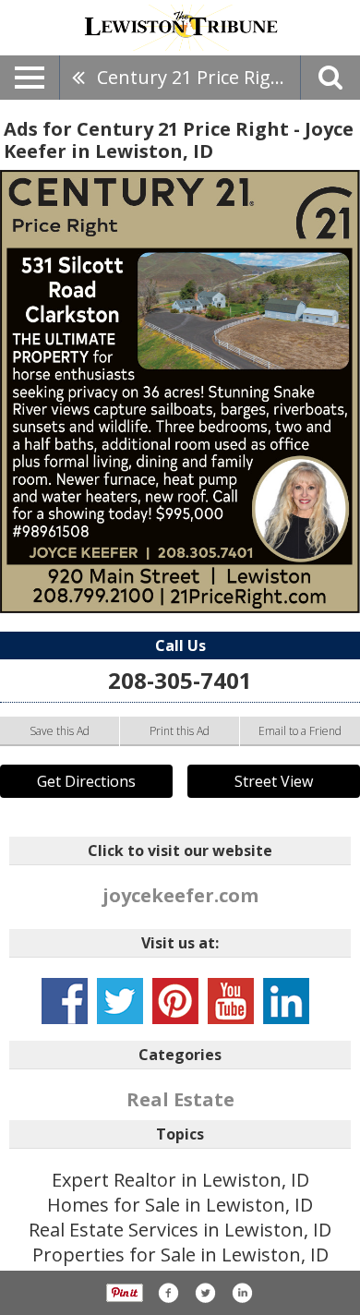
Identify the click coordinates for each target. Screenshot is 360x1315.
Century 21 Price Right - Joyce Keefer (198, 77)
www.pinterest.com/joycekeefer (175, 1001)
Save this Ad (60, 731)
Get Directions (86, 781)
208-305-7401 (180, 680)
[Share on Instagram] (242, 1293)
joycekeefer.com (180, 895)
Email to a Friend (300, 731)
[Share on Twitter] (205, 1293)
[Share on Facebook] (168, 1293)
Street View (273, 781)
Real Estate (180, 1099)
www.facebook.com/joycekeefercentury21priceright (65, 1001)
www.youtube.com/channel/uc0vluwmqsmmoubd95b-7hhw (231, 1001)
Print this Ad (180, 731)
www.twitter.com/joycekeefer (120, 1001)
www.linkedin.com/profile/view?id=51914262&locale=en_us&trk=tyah (286, 1001)
